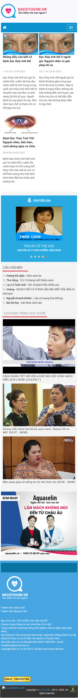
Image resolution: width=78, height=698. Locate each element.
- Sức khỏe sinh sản (24, 302)
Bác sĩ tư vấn (43, 689)
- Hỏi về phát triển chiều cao (32, 284)
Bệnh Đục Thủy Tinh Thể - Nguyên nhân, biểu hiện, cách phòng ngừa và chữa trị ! (19, 142)
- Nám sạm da (23, 275)
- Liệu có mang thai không (34, 298)
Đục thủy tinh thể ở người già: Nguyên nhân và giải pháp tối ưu (55, 61)
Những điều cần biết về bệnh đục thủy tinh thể (17, 59)
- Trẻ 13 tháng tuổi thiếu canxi (30, 280)
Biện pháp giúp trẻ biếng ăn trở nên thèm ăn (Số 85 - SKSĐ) (39, 481)
